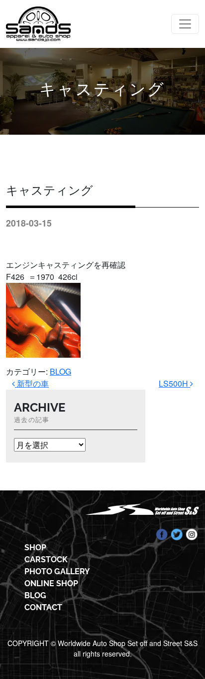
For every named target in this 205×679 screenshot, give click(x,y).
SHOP (35, 547)
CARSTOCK (46, 559)
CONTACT (43, 607)
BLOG (60, 371)
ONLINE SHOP (51, 583)
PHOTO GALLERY (57, 571)
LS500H (174, 383)
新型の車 (32, 383)
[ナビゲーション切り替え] (185, 24)
